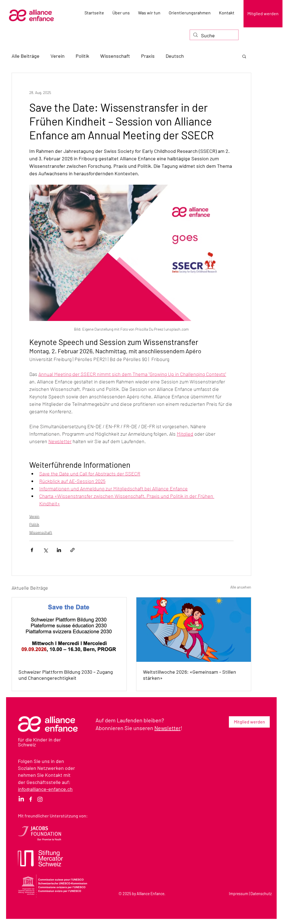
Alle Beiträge (25, 56)
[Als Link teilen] (72, 550)
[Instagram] (40, 799)
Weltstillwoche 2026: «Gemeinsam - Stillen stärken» (189, 675)
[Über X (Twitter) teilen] (45, 550)
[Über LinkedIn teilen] (59, 550)
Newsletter (167, 728)
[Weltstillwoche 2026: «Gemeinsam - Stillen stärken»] (193, 629)
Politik (82, 56)
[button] (244, 56)
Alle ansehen (240, 587)
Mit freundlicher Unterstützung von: (53, 815)
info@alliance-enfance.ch (45, 789)
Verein (58, 56)
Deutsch (175, 56)
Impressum (238, 893)
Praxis (148, 56)
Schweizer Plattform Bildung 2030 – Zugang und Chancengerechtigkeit (65, 675)
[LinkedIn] (21, 799)
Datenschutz (261, 893)
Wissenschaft (115, 56)
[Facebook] (30, 799)
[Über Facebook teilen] (32, 550)
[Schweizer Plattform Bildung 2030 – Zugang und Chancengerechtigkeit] (69, 629)
